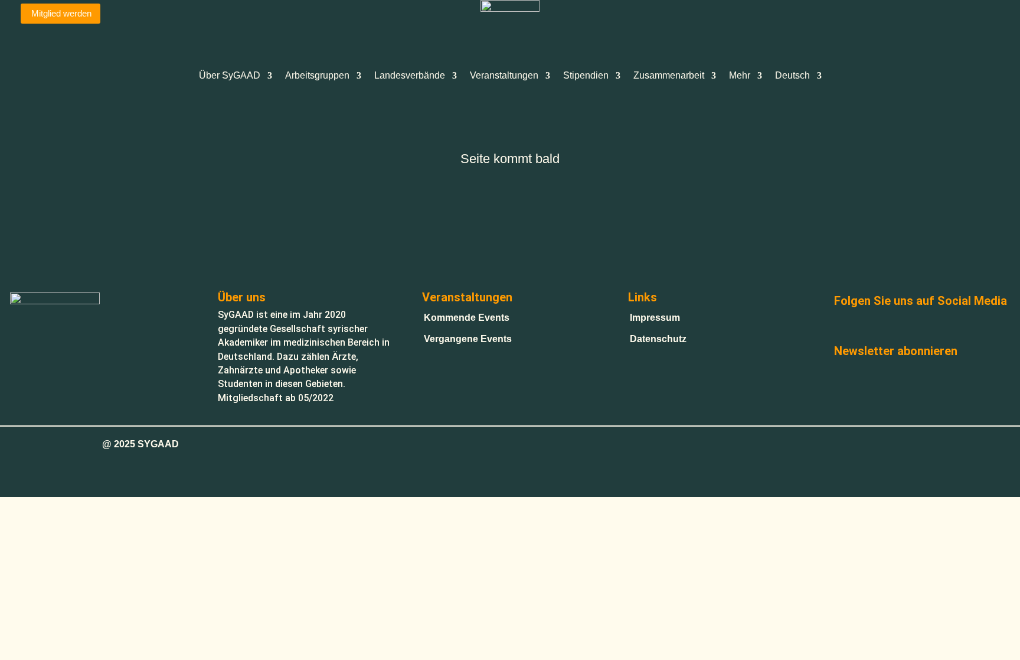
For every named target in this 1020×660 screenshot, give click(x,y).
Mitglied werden (61, 13)
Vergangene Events (468, 339)
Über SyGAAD (229, 75)
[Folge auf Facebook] (846, 326)
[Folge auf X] (935, 326)
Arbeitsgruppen (317, 75)
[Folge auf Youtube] (905, 326)
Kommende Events (466, 318)
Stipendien (586, 75)
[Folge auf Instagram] (876, 326)
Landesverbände (409, 75)
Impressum (655, 318)
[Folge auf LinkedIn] (964, 326)
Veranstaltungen (504, 75)
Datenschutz (658, 339)
